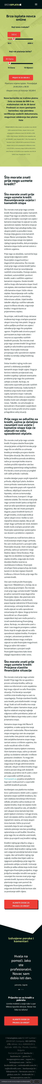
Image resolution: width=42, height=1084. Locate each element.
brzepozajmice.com (15, 1059)
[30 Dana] (9, 63)
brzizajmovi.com (17, 1062)
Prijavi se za (21, 78)
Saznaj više (36, 1081)
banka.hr (28, 1053)
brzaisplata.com (14, 1038)
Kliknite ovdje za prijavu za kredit (21, 904)
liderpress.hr (11, 1071)
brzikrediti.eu (10, 1065)
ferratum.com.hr (26, 1071)
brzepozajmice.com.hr (20, 1077)
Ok (31, 1081)
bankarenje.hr (29, 1068)
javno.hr (26, 1056)
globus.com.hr (13, 1074)
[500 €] (13, 38)
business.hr (15, 1056)
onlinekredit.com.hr (27, 1065)
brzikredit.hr (27, 1074)
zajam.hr (30, 1059)
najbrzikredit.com (13, 1068)
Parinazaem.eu (10, 779)
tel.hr (28, 1062)
